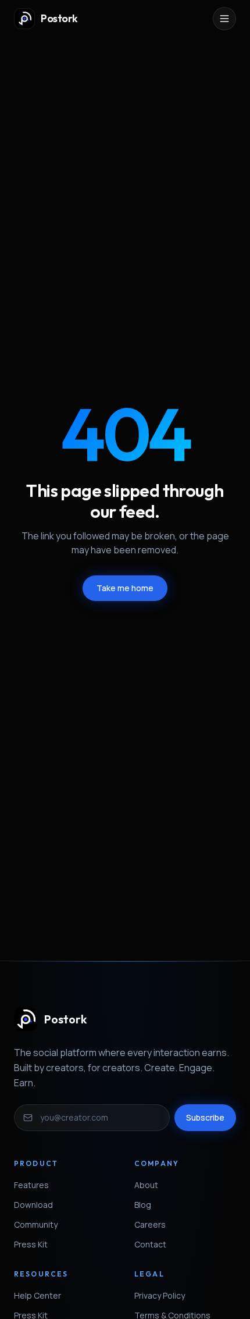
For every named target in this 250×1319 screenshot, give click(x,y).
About (146, 1184)
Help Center (37, 1295)
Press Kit (31, 1244)
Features (31, 1184)
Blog (142, 1204)
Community (36, 1224)
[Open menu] (224, 18)
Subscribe (205, 1117)
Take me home (125, 587)
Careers (150, 1224)
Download (33, 1204)
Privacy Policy (159, 1295)
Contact (150, 1244)
